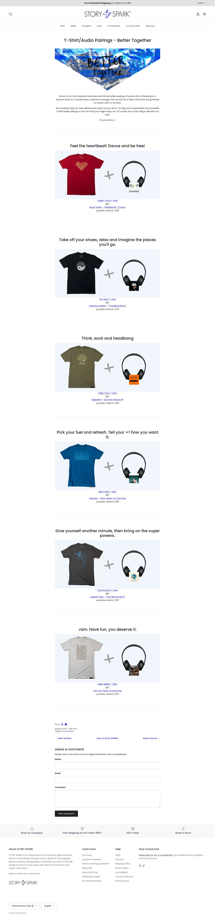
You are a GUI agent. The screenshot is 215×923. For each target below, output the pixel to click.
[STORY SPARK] (107, 14)
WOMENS (86, 26)
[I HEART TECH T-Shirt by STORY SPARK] (107, 174)
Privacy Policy (122, 880)
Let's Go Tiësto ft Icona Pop (108, 690)
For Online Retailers (92, 880)
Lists (64, 731)
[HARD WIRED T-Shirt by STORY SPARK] (107, 658)
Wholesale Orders (91, 876)
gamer (12, 861)
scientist (21, 861)
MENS (73, 26)
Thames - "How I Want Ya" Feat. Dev (107, 498)
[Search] (10, 14)
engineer (65, 858)
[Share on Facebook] (66, 724)
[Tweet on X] (62, 724)
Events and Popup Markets (95, 863)
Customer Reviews (91, 859)
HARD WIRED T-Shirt (107, 684)
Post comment (66, 813)
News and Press (90, 872)
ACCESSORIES (133, 26)
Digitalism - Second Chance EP (107, 399)
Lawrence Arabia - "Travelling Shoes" (107, 305)
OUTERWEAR (113, 26)
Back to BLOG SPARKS (107, 738)
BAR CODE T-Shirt (107, 491)
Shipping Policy (122, 863)
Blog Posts (87, 868)
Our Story (87, 855)
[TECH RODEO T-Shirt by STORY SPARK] (107, 564)
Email (58, 773)
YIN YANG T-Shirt (107, 299)
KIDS (99, 26)
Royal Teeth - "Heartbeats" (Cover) (108, 207)
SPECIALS (150, 26)
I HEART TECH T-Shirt (107, 200)
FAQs (118, 855)
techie (48, 861)
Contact (119, 859)
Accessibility (121, 872)
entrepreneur (33, 861)
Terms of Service (124, 876)
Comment (60, 787)
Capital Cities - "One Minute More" (107, 596)
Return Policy (122, 868)
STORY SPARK (20, 913)
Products (70, 731)
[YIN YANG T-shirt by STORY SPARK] (107, 273)
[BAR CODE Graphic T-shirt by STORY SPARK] (107, 466)
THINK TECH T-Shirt (107, 393)
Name (58, 759)
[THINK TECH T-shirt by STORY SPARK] (107, 367)
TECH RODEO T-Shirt (107, 590)
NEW (62, 26)
